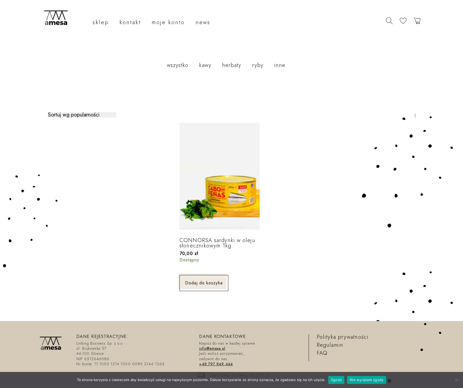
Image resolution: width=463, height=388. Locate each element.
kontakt (130, 22)
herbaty (231, 65)
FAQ (322, 353)
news (203, 22)
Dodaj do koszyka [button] (204, 283)
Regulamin (330, 345)
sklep (101, 22)
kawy (205, 65)
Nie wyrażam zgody (366, 380)
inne (279, 65)
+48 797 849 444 (216, 364)
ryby (257, 65)
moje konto (168, 22)
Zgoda (336, 380)
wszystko (178, 65)
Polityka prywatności (342, 337)
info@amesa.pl (212, 348)
